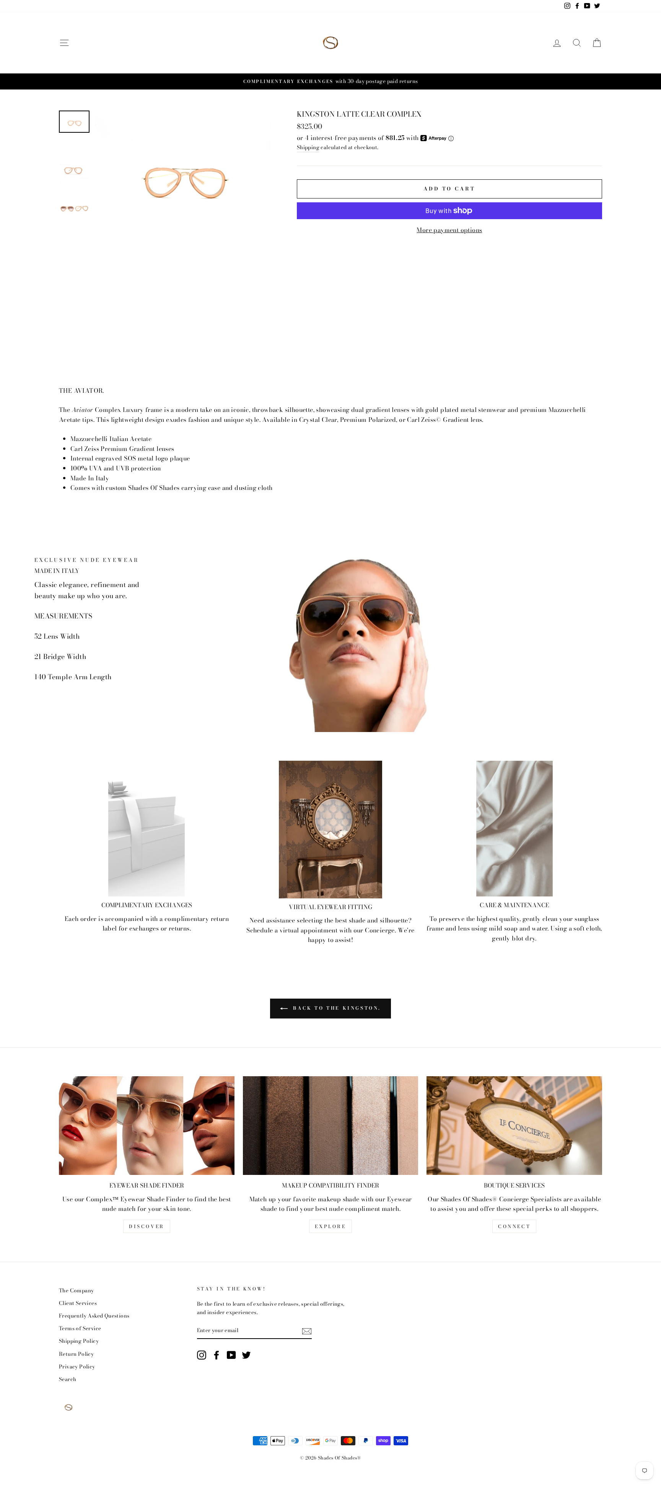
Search (67, 1379)
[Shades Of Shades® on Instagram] (201, 1355)
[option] (183, 173)
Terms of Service (80, 1328)
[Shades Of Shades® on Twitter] (246, 1355)
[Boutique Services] (514, 1125)
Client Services (78, 1303)
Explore (330, 1226)
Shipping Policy (79, 1341)
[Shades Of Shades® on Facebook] (216, 1355)
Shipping (308, 147)
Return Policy (76, 1354)
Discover (146, 1226)
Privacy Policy (77, 1366)
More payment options (449, 229)
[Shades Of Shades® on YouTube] (231, 1355)
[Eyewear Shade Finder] (146, 1125)
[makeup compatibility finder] (330, 1125)
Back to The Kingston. (336, 1008)
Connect (514, 1226)
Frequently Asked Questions (94, 1315)
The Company (76, 1290)
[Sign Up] (307, 1331)
